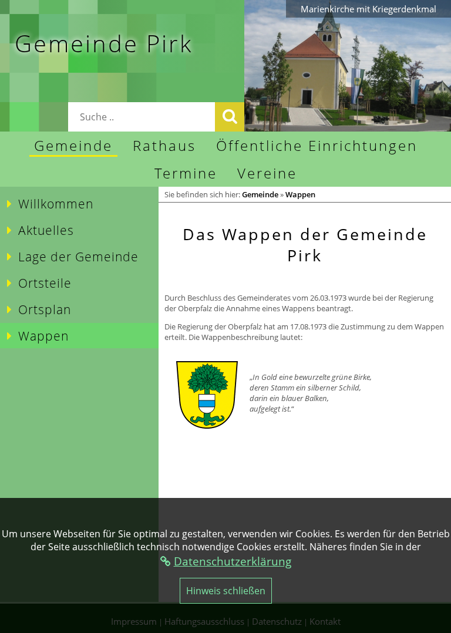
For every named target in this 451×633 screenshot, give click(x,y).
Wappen (300, 194)
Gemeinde (260, 194)
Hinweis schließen (225, 590)
